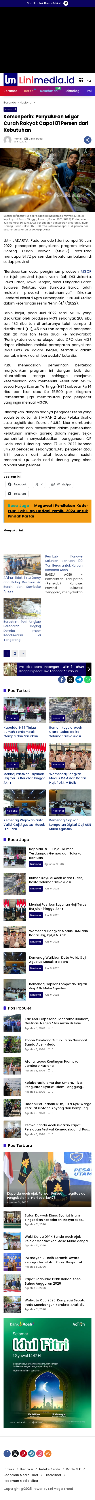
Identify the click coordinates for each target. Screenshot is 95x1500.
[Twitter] (70, 679)
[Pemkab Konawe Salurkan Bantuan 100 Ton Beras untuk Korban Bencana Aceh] (66, 574)
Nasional (10, 109)
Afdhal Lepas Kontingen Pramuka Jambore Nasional (51, 1063)
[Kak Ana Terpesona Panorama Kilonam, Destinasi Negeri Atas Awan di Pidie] (12, 1023)
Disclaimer (53, 1475)
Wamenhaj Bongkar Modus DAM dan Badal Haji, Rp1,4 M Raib (67, 778)
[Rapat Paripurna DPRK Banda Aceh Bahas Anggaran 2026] (12, 1283)
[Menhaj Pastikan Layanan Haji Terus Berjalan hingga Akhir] (25, 756)
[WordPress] (31, 1453)
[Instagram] (39, 1453)
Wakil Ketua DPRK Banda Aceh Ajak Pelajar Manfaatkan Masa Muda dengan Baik (57, 1239)
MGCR (85, 271)
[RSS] (47, 1453)
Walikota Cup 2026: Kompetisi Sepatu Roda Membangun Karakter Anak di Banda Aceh (55, 1302)
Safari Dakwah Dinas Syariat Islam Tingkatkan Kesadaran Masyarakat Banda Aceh (53, 1217)
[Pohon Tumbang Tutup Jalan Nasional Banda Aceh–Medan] (12, 1044)
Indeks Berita (49, 1469)
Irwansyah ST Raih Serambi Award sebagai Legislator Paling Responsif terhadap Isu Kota (53, 1260)
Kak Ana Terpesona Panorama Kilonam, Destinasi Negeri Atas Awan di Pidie (57, 1021)
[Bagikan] (87, 140)
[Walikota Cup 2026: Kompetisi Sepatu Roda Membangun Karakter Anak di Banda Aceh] (12, 1304)
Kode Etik (73, 1469)
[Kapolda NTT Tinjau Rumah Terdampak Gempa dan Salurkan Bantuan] (25, 710)
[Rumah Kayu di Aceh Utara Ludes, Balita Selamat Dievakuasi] (70, 710)
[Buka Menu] (81, 79)
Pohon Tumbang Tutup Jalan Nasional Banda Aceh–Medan (56, 1042)
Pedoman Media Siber (21, 1475)
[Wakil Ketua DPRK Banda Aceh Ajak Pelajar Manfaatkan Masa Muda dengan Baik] (12, 1241)
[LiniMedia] (39, 79)
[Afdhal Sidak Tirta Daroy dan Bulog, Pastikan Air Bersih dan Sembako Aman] (22, 565)
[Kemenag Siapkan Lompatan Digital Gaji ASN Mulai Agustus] (70, 802)
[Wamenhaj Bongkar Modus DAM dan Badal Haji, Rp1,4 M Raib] (70, 756)
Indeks (9, 1469)
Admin (18, 139)
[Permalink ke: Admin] (9, 140)
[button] (88, 79)
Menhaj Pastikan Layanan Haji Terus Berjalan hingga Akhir (25, 778)
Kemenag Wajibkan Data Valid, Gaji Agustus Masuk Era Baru (24, 824)
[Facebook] (62, 679)
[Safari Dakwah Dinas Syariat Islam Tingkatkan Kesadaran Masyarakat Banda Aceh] (12, 1219)
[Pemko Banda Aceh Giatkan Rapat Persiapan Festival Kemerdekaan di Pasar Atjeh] (12, 1129)
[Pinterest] (23, 1453)
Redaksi (26, 1469)
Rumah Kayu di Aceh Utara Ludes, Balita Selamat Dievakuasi (65, 732)
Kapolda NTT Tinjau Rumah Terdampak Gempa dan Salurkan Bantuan (21, 732)
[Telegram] (79, 679)
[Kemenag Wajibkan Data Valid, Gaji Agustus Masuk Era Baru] (25, 802)
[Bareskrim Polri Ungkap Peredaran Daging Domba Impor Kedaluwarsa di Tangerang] (22, 608)
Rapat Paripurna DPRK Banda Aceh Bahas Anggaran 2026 (53, 1281)
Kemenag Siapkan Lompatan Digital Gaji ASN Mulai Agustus (70, 824)
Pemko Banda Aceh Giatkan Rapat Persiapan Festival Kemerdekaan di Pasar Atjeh (58, 1127)
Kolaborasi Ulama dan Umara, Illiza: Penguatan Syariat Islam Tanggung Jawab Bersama (53, 1085)
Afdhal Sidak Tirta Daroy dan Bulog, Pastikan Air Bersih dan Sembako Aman (22, 584)
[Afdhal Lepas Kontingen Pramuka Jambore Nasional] (12, 1066)
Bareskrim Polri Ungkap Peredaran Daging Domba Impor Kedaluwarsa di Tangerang (22, 630)
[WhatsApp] (87, 679)
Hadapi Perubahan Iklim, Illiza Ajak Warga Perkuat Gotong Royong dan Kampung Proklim (58, 1106)
